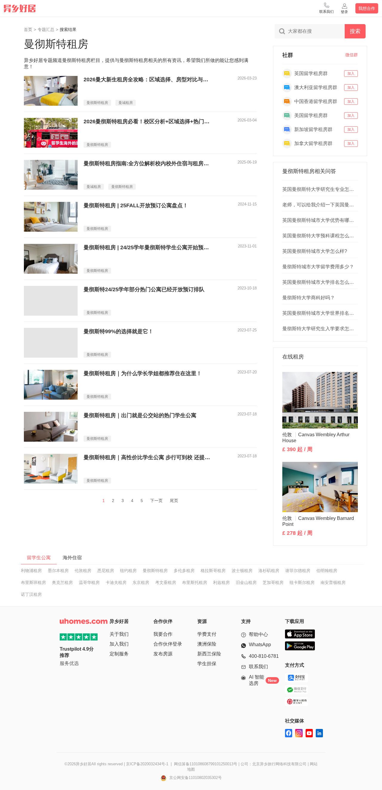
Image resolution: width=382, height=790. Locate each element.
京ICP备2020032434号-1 (147, 764)
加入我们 (119, 643)
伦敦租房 (83, 570)
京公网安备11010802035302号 (195, 777)
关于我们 (119, 634)
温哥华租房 (89, 582)
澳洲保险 (206, 643)
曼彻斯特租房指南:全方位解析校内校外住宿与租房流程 (148, 163)
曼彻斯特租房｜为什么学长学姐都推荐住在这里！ (143, 373)
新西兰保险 (209, 653)
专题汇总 (46, 29)
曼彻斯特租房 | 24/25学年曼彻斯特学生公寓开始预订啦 (148, 247)
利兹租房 (221, 582)
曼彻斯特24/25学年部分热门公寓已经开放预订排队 (144, 289)
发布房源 (162, 653)
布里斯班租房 (33, 582)
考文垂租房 (165, 582)
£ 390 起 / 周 (297, 449)
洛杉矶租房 (268, 570)
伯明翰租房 (326, 570)
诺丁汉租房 (31, 594)
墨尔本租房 (58, 570)
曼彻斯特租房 (97, 103)
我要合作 (162, 634)
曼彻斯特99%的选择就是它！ (118, 331)
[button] (326, 8)
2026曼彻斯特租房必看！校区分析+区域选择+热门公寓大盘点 (148, 121)
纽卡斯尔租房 (302, 582)
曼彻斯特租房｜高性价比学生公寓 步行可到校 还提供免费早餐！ (148, 457)
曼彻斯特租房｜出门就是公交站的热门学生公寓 (140, 415)
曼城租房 (125, 103)
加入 (351, 73)
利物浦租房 (31, 570)
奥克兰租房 (62, 582)
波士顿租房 (242, 570)
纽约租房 (128, 570)
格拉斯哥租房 (213, 570)
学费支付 (206, 634)
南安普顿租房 (333, 582)
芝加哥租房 (273, 582)
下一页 (156, 500)
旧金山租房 (246, 582)
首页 (28, 29)
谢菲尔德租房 (297, 570)
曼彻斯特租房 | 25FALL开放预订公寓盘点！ (136, 205)
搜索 (355, 31)
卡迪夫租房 (116, 582)
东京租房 (141, 582)
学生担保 (206, 663)
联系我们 (258, 666)
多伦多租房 (184, 570)
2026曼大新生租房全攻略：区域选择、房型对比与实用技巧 (148, 79)
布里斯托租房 (194, 582)
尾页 (174, 500)
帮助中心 (258, 634)
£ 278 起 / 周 (297, 533)
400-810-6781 (264, 656)
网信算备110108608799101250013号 (205, 764)
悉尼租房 (105, 570)
